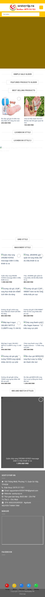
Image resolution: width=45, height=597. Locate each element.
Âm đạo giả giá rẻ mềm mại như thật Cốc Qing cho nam (10, 120)
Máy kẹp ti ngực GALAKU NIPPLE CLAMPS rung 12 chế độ (11, 345)
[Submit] (41, 14)
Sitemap (22, 594)
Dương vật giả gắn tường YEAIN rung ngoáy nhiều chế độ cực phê (10, 379)
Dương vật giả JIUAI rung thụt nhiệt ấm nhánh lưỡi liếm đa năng (11, 311)
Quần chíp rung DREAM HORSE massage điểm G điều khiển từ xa (11, 278)
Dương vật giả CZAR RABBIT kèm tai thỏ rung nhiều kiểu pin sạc (33, 311)
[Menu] (3, 7)
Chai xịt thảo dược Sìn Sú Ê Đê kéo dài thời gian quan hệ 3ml (33, 121)
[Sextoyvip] (22, 7)
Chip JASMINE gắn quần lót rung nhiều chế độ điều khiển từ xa (33, 278)
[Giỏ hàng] (41, 7)
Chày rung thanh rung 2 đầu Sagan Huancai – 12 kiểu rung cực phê (34, 345)
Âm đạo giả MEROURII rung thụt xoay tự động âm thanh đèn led (33, 379)
